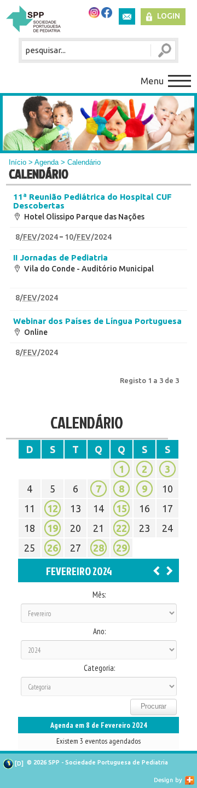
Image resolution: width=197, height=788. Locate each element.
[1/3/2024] (169, 570)
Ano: (99, 631)
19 (52, 528)
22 (121, 528)
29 (121, 547)
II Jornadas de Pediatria (60, 257)
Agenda (46, 162)
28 (98, 547)
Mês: (99, 595)
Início (17, 162)
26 (52, 547)
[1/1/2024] (156, 570)
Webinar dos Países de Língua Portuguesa (97, 321)
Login (168, 15)
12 (52, 508)
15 (121, 508)
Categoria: (99, 668)
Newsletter (127, 16)
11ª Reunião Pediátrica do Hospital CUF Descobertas (92, 201)
